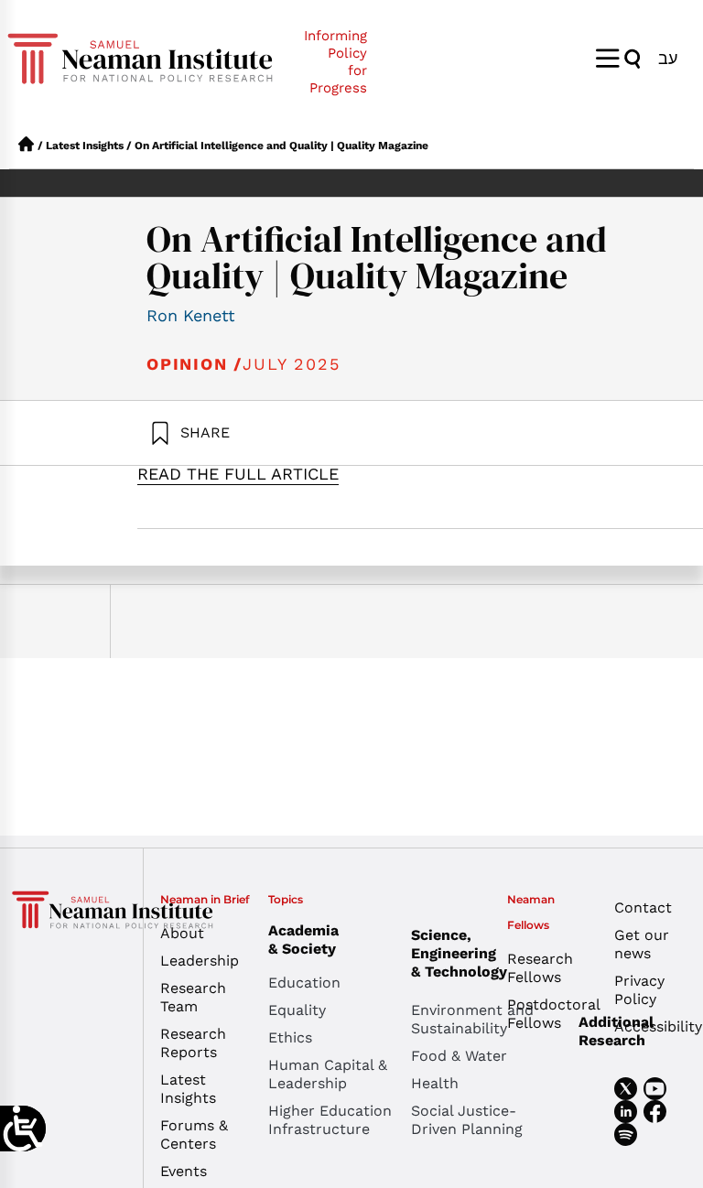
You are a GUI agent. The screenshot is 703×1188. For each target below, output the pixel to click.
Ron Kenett (190, 315)
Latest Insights (85, 145)
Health (435, 1083)
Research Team (193, 997)
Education (304, 982)
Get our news (641, 944)
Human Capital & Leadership (327, 1074)
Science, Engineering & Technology (459, 953)
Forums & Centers (194, 1134)
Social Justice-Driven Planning (467, 1120)
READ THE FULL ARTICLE (238, 473)
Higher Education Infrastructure (330, 1120)
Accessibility (654, 1026)
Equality (297, 1010)
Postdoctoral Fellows (547, 1013)
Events (183, 1171)
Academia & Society (303, 939)
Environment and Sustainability (472, 1019)
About (182, 933)
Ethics (290, 1037)
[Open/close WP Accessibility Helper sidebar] (23, 1128)
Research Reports (193, 1043)
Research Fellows (540, 968)
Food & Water (459, 1055)
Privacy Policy (639, 990)
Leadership (199, 960)
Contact (643, 907)
